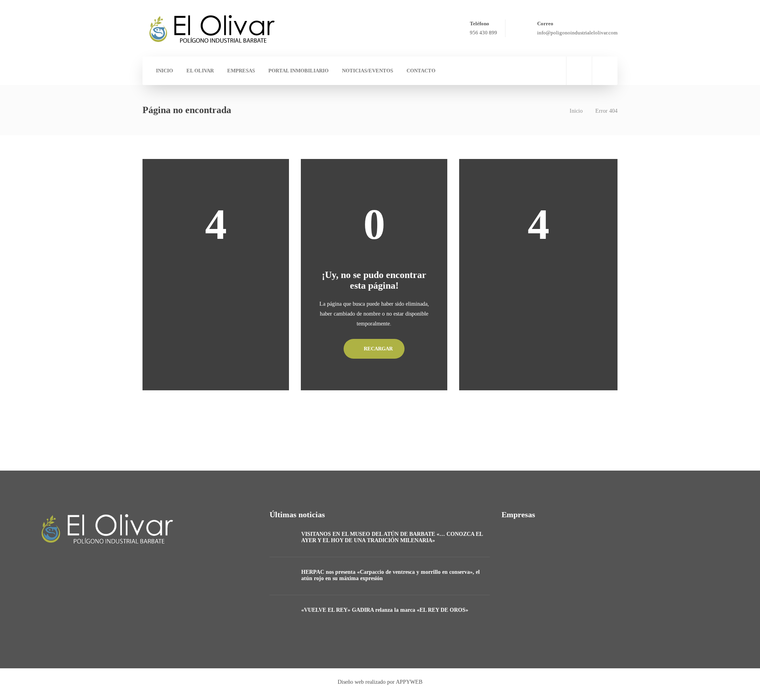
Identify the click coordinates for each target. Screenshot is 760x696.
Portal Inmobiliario (298, 71)
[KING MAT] (597, 546)
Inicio (164, 71)
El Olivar (200, 71)
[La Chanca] (518, 585)
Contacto (421, 71)
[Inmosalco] (637, 546)
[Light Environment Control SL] (677, 546)
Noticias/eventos (367, 71)
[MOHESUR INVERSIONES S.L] (558, 546)
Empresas (241, 71)
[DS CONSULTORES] (518, 546)
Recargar (378, 349)
